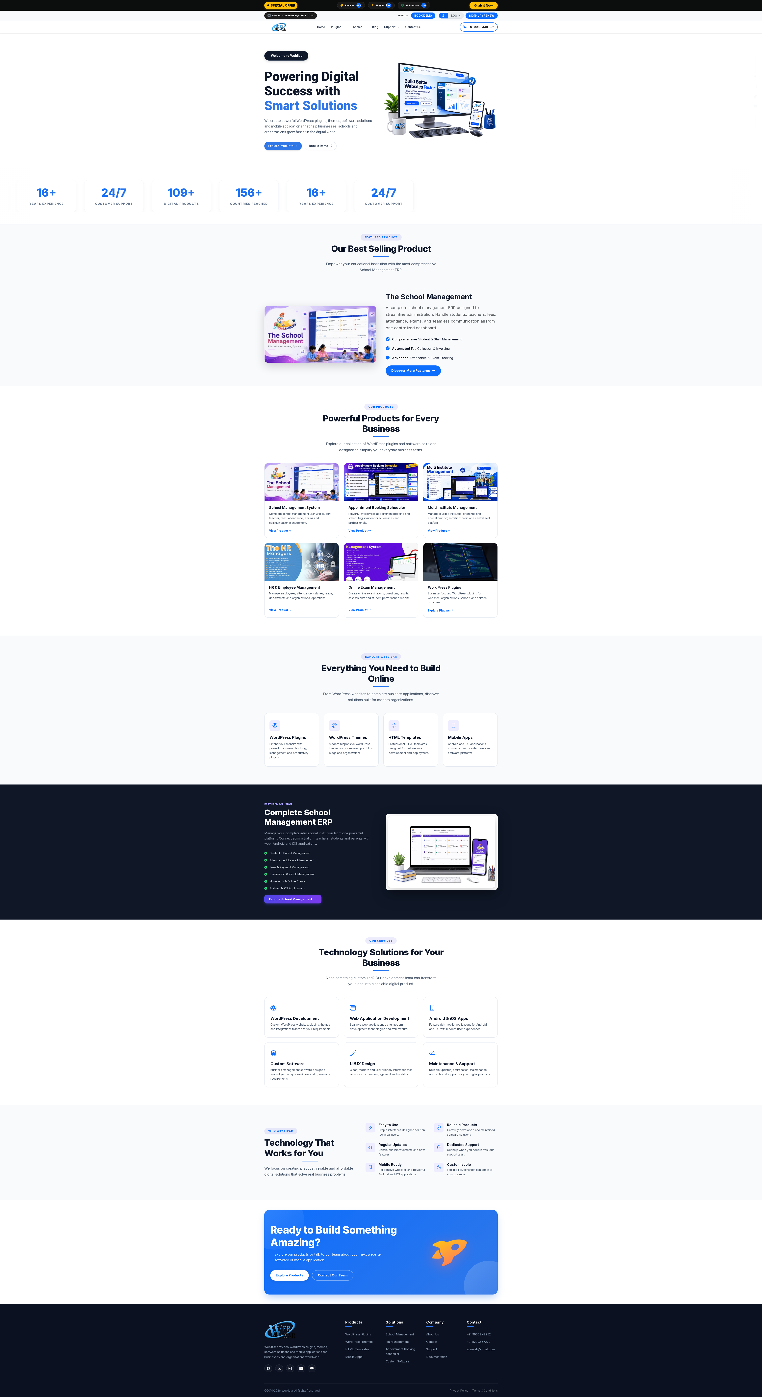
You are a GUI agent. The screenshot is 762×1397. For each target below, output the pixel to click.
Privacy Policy (459, 1390)
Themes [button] (357, 26)
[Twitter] (755, 97)
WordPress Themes (359, 1342)
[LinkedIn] (301, 1368)
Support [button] (390, 26)
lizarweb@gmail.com (481, 1349)
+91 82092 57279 (478, 1342)
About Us (432, 1334)
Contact (431, 1342)
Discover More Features (411, 371)
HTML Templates (357, 1349)
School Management (400, 1334)
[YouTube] (755, 106)
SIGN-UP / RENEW (481, 15)
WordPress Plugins (358, 1334)
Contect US (413, 26)
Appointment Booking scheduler (400, 1351)
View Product (279, 530)
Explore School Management (291, 899)
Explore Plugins (439, 610)
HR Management (397, 1342)
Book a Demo (318, 146)
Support (431, 1349)
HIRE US (403, 15)
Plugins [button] (336, 26)
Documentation (436, 1357)
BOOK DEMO (423, 15)
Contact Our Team (332, 1275)
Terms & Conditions (485, 1390)
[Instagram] (755, 87)
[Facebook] (755, 77)
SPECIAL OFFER (282, 5)
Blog (375, 26)
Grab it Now (483, 5)
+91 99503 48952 (479, 1334)
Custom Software (398, 1361)
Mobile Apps (354, 1357)
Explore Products (280, 146)
